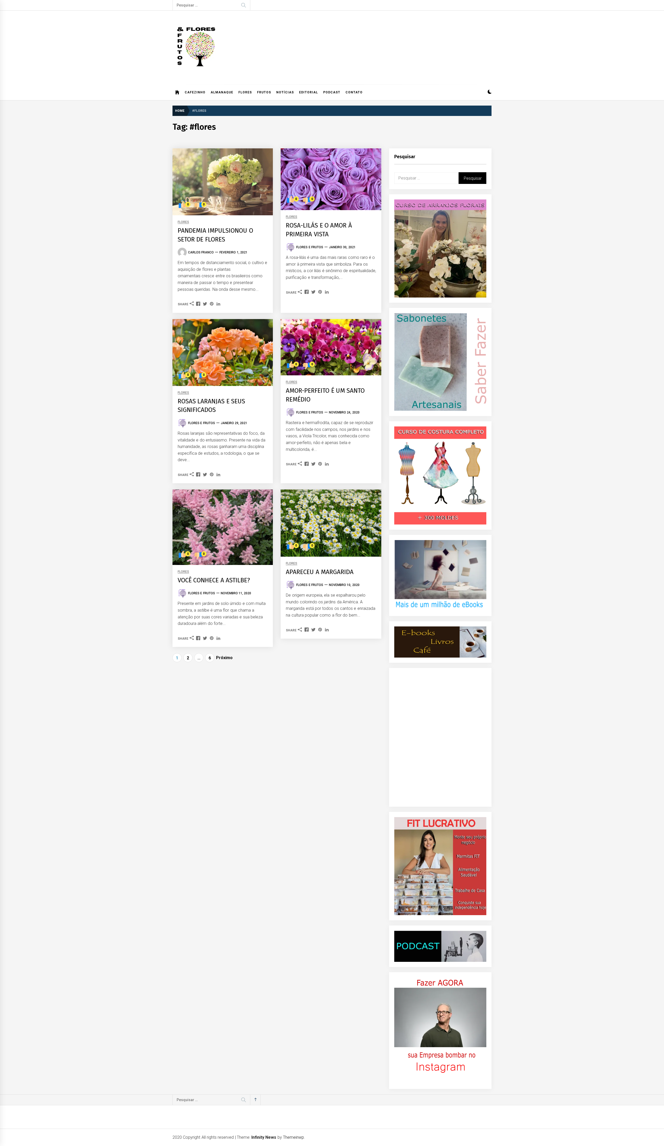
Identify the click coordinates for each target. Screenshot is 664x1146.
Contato (354, 92)
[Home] (177, 92)
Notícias (285, 92)
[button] (490, 92)
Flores (245, 92)
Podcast (331, 92)
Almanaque (222, 92)
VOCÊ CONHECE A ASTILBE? (214, 580)
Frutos (264, 92)
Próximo (224, 657)
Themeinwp (293, 1137)
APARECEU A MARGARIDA (320, 572)
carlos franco (201, 252)
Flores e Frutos (309, 247)
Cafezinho (195, 92)
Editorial (308, 92)
